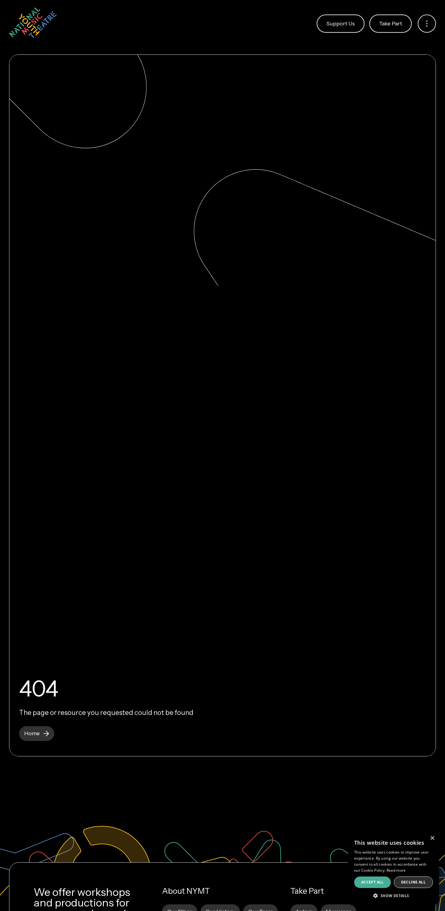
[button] (393, 895)
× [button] (432, 838)
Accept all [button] (372, 882)
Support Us (340, 23)
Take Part (390, 23)
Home (32, 733)
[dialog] (393, 868)
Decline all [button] (413, 882)
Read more (396, 870)
